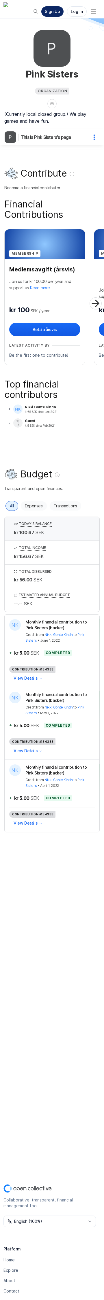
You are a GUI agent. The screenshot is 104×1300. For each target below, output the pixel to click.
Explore (10, 1270)
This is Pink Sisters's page (46, 137)
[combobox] (49, 1221)
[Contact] (52, 103)
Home (9, 1259)
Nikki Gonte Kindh (58, 634)
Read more (40, 287)
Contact (11, 1290)
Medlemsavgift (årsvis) (42, 269)
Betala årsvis (45, 329)
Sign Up (52, 11)
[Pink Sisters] (11, 137)
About (9, 1280)
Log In (77, 11)
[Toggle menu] (93, 11)
